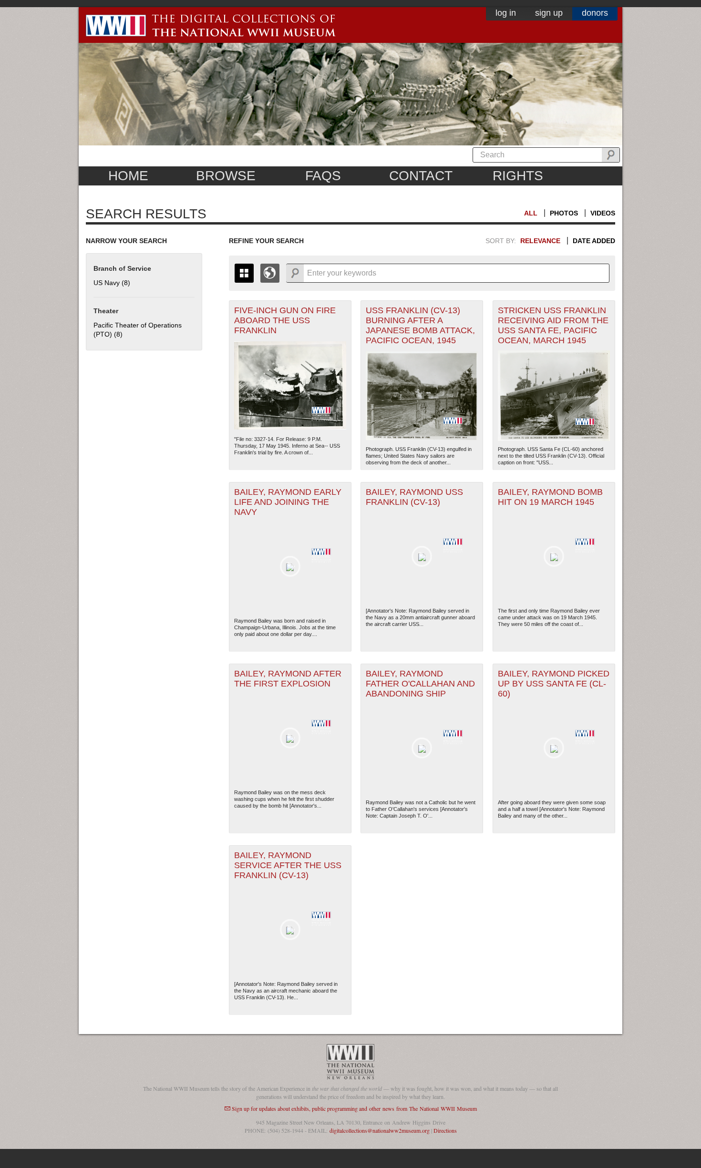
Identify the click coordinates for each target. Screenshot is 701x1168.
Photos (564, 213)
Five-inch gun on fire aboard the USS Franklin (285, 320)
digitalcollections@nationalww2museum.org (380, 1130)
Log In (505, 13)
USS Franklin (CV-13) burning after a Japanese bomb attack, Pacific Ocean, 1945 (420, 325)
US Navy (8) (111, 283)
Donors (595, 13)
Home (128, 175)
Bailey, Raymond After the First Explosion (287, 678)
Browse (226, 175)
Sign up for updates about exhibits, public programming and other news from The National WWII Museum (354, 1108)
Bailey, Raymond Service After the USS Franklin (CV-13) (287, 865)
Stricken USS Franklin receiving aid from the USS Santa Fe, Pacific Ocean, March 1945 (553, 325)
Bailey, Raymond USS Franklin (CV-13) (414, 497)
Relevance (540, 241)
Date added (594, 241)
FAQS (323, 175)
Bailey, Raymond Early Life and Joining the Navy (287, 502)
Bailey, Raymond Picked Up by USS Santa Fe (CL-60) (553, 683)
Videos (602, 213)
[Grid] (244, 273)
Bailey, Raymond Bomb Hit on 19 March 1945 (550, 497)
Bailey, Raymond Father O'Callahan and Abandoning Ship (420, 683)
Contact (421, 175)
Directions (445, 1130)
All (530, 213)
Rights (518, 175)
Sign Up (549, 13)
